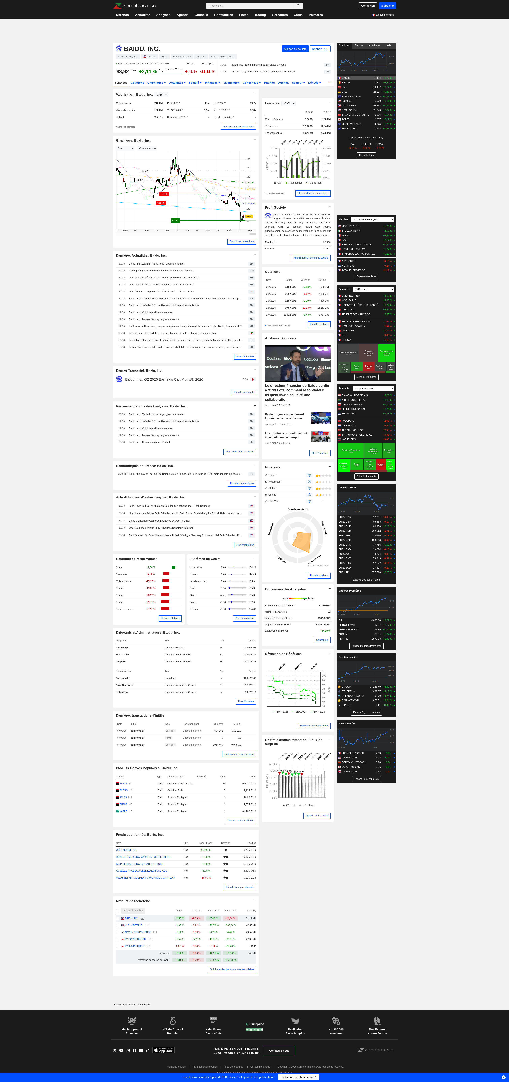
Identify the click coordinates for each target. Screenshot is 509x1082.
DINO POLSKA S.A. (352, 404)
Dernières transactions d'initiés (140, 715)
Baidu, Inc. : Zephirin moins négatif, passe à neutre (258, 64)
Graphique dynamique (242, 241)
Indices (345, 45)
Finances (211, 82)
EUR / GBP (345, 521)
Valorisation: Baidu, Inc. (134, 94)
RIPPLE (346, 705)
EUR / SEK (344, 535)
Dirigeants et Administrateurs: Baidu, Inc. (148, 632)
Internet (326, 248)
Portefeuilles (223, 15)
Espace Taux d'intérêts (366, 779)
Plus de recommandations (240, 451)
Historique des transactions (239, 754)
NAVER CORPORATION (138, 932)
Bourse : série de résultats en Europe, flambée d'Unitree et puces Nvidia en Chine (173, 333)
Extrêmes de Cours (205, 559)
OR (340, 620)
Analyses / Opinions (280, 338)
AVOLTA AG (348, 420)
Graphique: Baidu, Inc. (133, 140)
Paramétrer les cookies (205, 1066)
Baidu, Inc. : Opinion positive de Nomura (150, 312)
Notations (272, 467)
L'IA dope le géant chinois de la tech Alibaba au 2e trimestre (263, 71)
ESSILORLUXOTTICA (353, 249)
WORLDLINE (349, 300)
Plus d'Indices (366, 155)
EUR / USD (345, 517)
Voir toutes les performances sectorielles (232, 969)
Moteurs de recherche (133, 901)
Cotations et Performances (137, 559)
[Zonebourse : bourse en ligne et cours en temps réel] (134, 6)
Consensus (251, 82)
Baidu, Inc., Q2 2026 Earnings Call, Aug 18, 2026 (164, 379)
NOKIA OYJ (348, 265)
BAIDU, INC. (131, 918)
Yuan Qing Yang (124, 685)
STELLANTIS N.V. (351, 230)
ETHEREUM (348, 691)
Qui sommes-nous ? (261, 1066)
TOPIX (345, 119)
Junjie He (121, 661)
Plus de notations (319, 575)
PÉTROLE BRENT (348, 629)
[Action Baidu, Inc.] (130, 784)
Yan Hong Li (122, 647)
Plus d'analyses (320, 453)
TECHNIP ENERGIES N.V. (356, 321)
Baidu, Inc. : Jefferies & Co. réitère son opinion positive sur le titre (164, 305)
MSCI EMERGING (351, 124)
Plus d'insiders (246, 701)
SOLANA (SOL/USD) (353, 696)
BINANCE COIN (350, 700)
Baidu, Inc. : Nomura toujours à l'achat (149, 442)
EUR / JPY (344, 572)
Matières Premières (350, 590)
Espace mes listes (366, 276)
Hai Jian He (122, 654)
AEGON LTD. (349, 425)
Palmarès (316, 15)
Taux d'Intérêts (347, 723)
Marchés (122, 15)
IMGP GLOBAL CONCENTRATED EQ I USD (139, 864)
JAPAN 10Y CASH (352, 767)
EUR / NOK (345, 540)
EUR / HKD (345, 563)
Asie (388, 45)
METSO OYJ (348, 413)
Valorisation (231, 82)
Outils (298, 15)
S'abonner (387, 5)
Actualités (142, 15)
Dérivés (313, 82)
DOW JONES (349, 105)
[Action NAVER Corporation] (155, 932)
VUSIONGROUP (351, 296)
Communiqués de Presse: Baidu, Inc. (145, 466)
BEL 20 (346, 82)
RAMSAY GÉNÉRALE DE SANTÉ (360, 305)
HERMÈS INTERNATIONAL (357, 244)
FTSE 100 (366, 144)
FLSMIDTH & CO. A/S (353, 409)
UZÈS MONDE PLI (126, 850)
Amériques (374, 45)
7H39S (123, 804)
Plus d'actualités (245, 356)
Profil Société (275, 207)
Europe (359, 45)
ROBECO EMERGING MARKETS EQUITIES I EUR (143, 857)
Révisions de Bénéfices (283, 654)
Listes (243, 15)
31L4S (123, 797)
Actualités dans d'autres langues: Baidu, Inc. (151, 497)
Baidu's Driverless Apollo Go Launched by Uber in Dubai (159, 520)
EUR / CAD (345, 549)
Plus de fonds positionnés (240, 887)
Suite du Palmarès (366, 377)
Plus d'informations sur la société (310, 257)
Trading (260, 15)
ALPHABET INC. (134, 925)
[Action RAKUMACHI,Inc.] (148, 946)
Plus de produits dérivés (241, 820)
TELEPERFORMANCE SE (356, 314)
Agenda (182, 15)
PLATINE (343, 638)
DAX (344, 91)
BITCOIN (346, 686)
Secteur (297, 82)
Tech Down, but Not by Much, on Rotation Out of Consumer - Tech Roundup (169, 506)
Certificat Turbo (175, 790)
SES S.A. (347, 340)
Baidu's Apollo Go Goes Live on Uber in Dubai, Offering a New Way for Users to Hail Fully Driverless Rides (186, 535)
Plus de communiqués (242, 483)
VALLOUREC (349, 330)
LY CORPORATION (135, 939)
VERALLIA (347, 309)
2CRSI (345, 235)
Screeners (280, 15)
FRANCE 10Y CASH (353, 753)
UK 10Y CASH (349, 771)
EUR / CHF (345, 526)
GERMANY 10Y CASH (354, 762)
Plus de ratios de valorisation (238, 126)
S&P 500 (346, 101)
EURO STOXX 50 (351, 96)
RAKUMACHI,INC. (135, 946)
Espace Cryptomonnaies (366, 712)
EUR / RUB (345, 530)
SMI (344, 87)
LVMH (345, 240)
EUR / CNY (345, 558)
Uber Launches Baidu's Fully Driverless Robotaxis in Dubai (161, 528)
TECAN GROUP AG (352, 430)
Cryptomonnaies (348, 657)
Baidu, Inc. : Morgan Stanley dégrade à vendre (154, 319)
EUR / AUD (345, 554)
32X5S (123, 783)
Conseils (201, 15)
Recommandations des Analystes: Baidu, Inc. (151, 406)
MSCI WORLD (349, 128)
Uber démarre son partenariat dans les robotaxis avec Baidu (161, 291)
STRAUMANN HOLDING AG (357, 434)
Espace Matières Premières (366, 646)
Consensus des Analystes (285, 589)
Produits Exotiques (177, 797)
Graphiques (155, 82)
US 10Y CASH (349, 757)
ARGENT (344, 634)
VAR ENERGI (349, 439)
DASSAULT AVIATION (353, 326)
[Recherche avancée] (298, 6)
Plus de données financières (313, 193)
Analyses (163, 15)
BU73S (123, 790)
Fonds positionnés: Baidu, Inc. (140, 834)
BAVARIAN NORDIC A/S (355, 395)
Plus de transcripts (244, 392)
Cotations (137, 82)
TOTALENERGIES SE (353, 270)
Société (194, 82)
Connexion (368, 5)
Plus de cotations (170, 618)
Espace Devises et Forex (366, 579)
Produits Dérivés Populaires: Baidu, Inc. (147, 768)
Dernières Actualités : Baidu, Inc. (141, 255)
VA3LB (123, 811)
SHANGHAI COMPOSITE (355, 114)
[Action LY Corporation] (149, 939)
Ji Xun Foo (122, 692)
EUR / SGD (345, 567)
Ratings (269, 82)
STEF (345, 335)
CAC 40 (346, 78)
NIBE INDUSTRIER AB (354, 400)
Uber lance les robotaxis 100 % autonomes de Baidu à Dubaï (162, 284)
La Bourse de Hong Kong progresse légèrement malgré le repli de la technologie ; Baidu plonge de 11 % (185, 326)
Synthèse (121, 82)
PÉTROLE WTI (347, 625)
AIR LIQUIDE (349, 261)
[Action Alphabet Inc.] (146, 925)
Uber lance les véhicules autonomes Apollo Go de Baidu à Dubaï (164, 277)
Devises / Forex (347, 487)
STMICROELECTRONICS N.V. (358, 253)
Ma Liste (343, 219)
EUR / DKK (345, 544)
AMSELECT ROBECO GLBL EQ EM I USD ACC (141, 870)
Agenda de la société (317, 815)
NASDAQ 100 (349, 110)
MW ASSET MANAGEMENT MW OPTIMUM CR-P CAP (145, 877)
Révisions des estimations (314, 725)
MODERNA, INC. (351, 226)
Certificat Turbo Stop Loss (181, 783)
